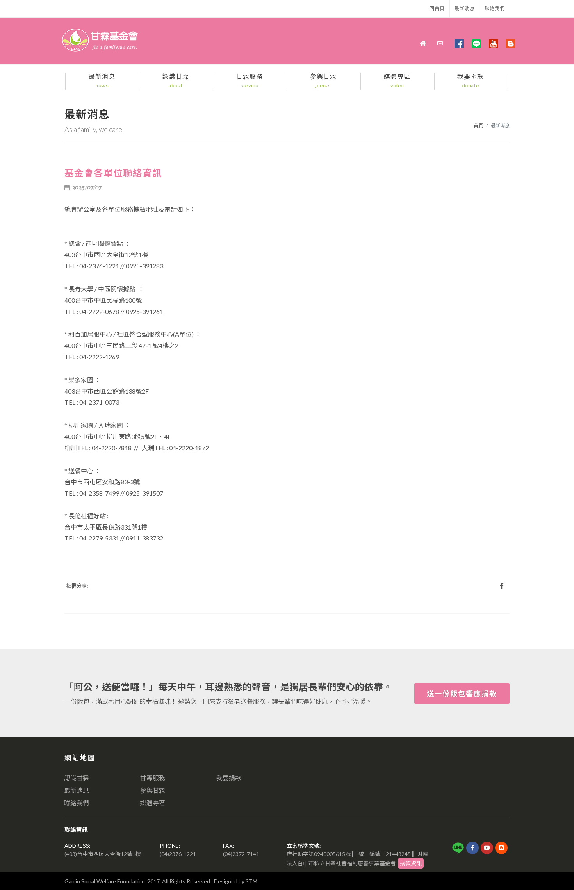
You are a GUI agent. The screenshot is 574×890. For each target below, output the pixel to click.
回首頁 (437, 8)
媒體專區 (152, 802)
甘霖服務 (152, 777)
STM (251, 881)
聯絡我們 (495, 8)
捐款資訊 (411, 863)
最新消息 (465, 8)
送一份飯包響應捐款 (462, 693)
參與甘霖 (152, 790)
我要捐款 (228, 777)
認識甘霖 (76, 777)
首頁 (478, 125)
